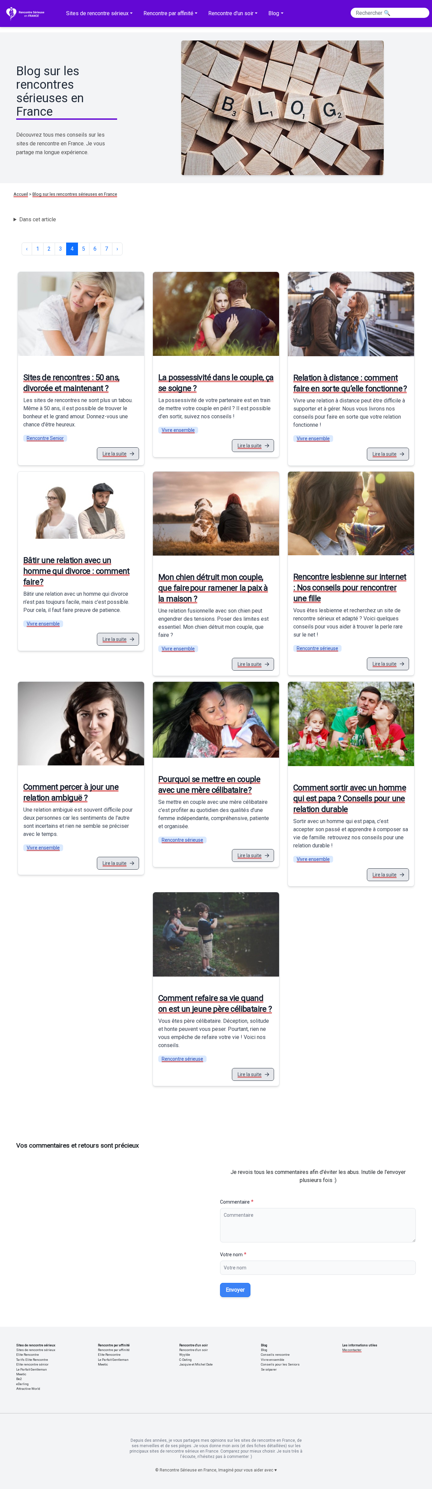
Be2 (19, 1379)
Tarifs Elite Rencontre (32, 1359)
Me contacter (351, 1350)
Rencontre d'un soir (193, 1350)
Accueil (21, 194)
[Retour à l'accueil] (26, 13)
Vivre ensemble (178, 430)
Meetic (21, 1374)
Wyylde (184, 1354)
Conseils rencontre (275, 1354)
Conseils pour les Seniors (280, 1364)
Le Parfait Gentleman (31, 1369)
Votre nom (231, 1254)
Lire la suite (115, 453)
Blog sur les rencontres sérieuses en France (74, 194)
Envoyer (235, 1290)
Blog (264, 1350)
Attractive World (28, 1388)
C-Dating (185, 1359)
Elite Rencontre (27, 1354)
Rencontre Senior (45, 438)
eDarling (22, 1384)
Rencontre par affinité (114, 1350)
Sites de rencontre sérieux (35, 1350)
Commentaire (235, 1202)
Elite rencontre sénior (32, 1364)
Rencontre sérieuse (317, 648)
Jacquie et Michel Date (196, 1364)
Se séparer (269, 1369)
